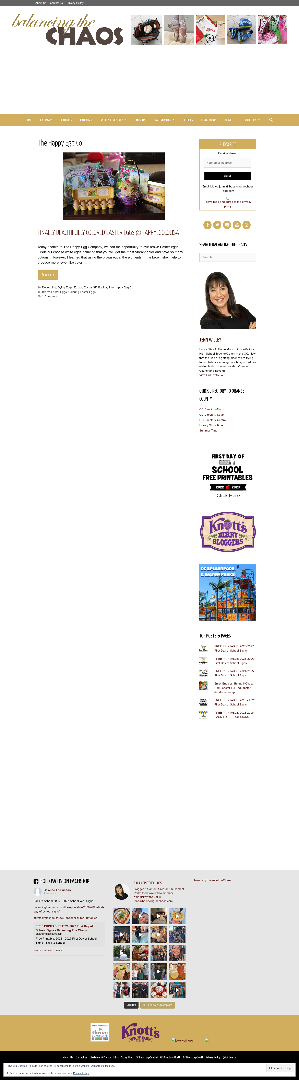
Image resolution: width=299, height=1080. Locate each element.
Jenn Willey (210, 340)
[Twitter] (217, 225)
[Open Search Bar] (271, 120)
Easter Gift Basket (95, 287)
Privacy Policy (75, 2)
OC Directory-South (212, 414)
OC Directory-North (211, 409)
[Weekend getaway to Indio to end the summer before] (159, 916)
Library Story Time (211, 425)
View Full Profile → (211, 375)
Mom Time (141, 120)
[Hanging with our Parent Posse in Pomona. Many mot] (177, 934)
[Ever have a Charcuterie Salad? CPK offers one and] (121, 971)
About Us (40, 2)
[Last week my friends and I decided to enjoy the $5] (177, 916)
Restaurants (209, 120)
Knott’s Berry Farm (111, 120)
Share (59, 950)
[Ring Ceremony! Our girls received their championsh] (177, 953)
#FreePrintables (87, 917)
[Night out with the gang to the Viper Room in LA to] (121, 934)
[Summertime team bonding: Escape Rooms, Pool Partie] (159, 953)
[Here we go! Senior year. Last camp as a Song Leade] (121, 953)
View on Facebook (43, 950)
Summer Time (208, 430)
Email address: (227, 153)
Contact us (56, 2)
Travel (229, 120)
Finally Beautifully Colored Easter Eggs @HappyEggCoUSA (108, 233)
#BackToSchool (66, 917)
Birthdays (66, 120)
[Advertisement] (149, 83)
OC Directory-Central (212, 420)
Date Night (86, 120)
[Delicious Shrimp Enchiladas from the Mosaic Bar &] (121, 916)
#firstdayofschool (44, 917)
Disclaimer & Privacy (100, 1057)
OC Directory (248, 120)
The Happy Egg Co (121, 287)
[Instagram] (246, 225)
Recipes (188, 120)
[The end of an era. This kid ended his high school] (140, 990)
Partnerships (163, 120)
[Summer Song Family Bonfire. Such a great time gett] (140, 916)
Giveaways (46, 120)
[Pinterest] (227, 225)
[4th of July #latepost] (159, 971)
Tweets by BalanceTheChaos (212, 880)
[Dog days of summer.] (140, 934)
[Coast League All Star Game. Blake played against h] (121, 990)
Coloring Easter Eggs (82, 292)
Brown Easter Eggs (54, 292)
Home (29, 120)
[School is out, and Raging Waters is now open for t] (177, 990)
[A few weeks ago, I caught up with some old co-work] (140, 971)
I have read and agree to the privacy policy (227, 204)
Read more (48, 274)
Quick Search (229, 1057)
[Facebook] (207, 225)
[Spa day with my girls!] (177, 971)
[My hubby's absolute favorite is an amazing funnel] (159, 990)
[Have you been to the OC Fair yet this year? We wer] (159, 934)
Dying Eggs (65, 287)
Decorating (49, 287)
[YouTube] (237, 225)
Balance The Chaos (57, 890)
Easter (78, 287)
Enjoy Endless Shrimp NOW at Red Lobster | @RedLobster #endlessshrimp (233, 688)
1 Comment (49, 296)
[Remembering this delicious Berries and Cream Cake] (140, 953)
